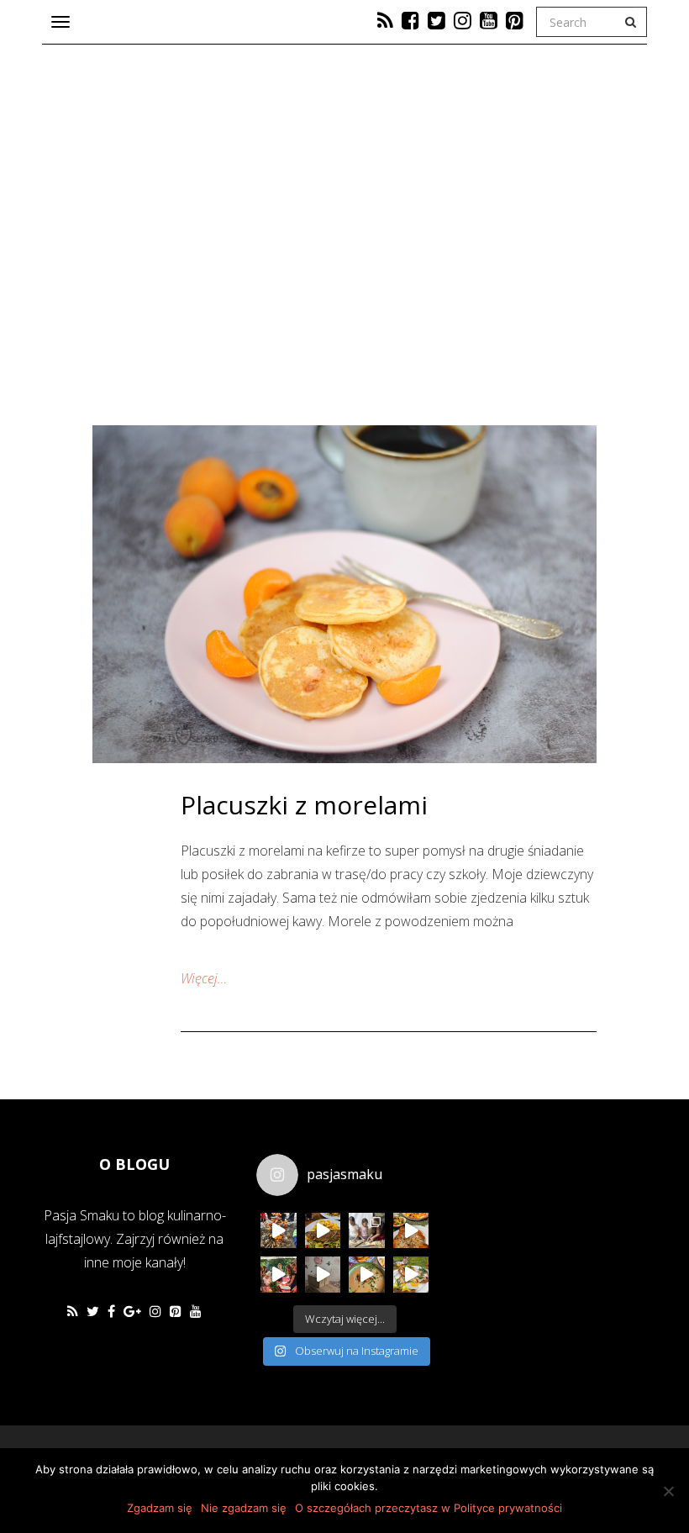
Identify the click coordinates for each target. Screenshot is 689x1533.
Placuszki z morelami (304, 805)
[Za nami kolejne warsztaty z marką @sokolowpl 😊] (278, 1274)
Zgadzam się (159, 1508)
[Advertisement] (567, 1255)
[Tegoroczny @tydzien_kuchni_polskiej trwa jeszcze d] (323, 1231)
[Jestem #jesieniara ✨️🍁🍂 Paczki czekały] (323, 1274)
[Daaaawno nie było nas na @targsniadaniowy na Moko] (411, 1274)
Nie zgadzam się (244, 1508)
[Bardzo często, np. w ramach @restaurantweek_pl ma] (411, 1231)
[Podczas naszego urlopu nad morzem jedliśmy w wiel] (367, 1274)
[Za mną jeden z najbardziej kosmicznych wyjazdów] (367, 1231)
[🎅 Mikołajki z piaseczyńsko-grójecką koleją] (278, 1231)
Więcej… (204, 978)
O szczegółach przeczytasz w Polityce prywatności (428, 1508)
